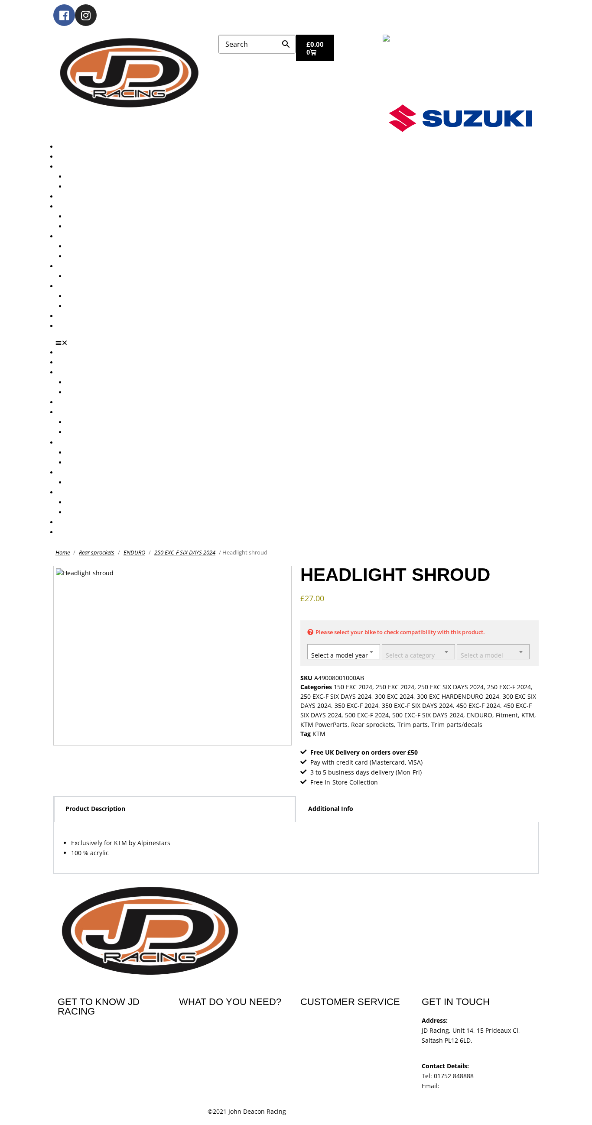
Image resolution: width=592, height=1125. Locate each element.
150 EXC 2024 (353, 687)
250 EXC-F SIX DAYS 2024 (184, 552)
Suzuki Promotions (93, 256)
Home (62, 552)
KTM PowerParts (324, 724)
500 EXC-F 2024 (367, 715)
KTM (527, 715)
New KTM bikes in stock (100, 216)
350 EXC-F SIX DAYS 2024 (417, 705)
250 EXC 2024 (395, 687)
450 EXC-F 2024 (478, 705)
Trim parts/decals (456, 724)
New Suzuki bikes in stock (103, 226)
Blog (64, 316)
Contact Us (73, 326)
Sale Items (81, 306)
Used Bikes (73, 196)
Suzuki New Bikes (91, 186)
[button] (299, 342)
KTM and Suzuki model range (100, 166)
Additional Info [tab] (330, 808)
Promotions (74, 236)
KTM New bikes (88, 176)
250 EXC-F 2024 (509, 687)
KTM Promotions (90, 246)
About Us (71, 156)
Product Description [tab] (95, 808)
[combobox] (343, 651)
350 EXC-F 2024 (356, 705)
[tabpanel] (296, 848)
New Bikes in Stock (85, 206)
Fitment (507, 715)
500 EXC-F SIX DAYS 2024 (427, 715)
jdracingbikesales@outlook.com (487, 1086)
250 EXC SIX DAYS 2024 (451, 687)
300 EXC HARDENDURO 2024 (458, 696)
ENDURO (134, 552)
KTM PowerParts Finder (100, 276)
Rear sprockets (96, 552)
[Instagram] (86, 15)
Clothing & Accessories (91, 286)
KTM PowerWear (90, 296)
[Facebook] (64, 15)
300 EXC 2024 (394, 696)
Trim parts (412, 724)
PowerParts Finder (84, 266)
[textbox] (344, 653)
